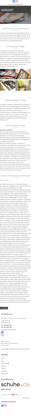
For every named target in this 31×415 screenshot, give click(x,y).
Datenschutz (4, 373)
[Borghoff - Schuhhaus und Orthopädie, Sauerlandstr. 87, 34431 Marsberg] (15, 333)
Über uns (3, 366)
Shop (2, 358)
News (2, 361)
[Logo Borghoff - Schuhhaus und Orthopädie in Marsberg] (7, 9)
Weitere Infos (26, 398)
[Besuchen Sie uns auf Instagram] (16, 1)
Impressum (4, 371)
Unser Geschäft (5, 363)
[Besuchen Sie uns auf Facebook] (13, 1)
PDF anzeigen (4, 308)
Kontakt (3, 368)
